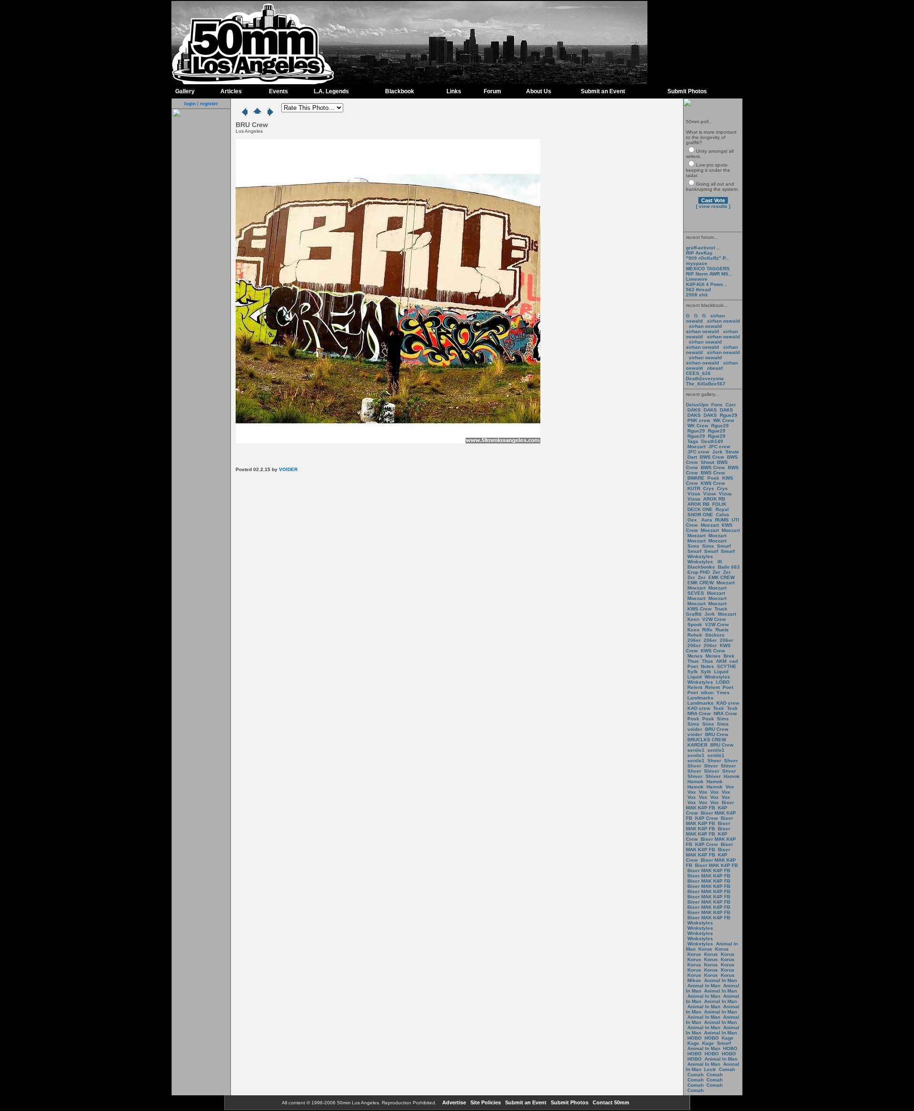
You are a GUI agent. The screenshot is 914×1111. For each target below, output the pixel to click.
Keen (693, 619)
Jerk (718, 451)
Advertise (453, 1102)
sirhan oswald (723, 321)
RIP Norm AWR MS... (709, 273)
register (209, 103)
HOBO (694, 1038)
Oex (692, 519)
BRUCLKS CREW (706, 739)
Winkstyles (700, 556)
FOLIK (719, 504)
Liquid (721, 671)
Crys (708, 488)
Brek (729, 656)
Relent (694, 687)
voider (695, 729)
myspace (696, 263)
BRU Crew (716, 729)
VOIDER (288, 469)
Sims (693, 546)
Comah (727, 1069)
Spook (694, 624)
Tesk (718, 708)
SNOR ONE (700, 514)
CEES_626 (698, 373)
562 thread (698, 289)
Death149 (712, 441)
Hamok (732, 776)
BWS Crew (712, 457)
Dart (692, 457)
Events (278, 91)
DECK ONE (700, 509)
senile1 (696, 750)
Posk (713, 478)
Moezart (696, 446)
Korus (705, 949)
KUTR (693, 488)
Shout (707, 462)
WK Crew (723, 420)
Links (454, 91)
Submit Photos (687, 91)
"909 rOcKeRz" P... (708, 258)
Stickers (715, 635)
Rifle (707, 629)
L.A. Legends (331, 91)
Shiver (728, 765)
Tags (692, 441)
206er (694, 640)
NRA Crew (699, 713)
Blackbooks (701, 567)
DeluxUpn (697, 404)
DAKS (694, 410)
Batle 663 (729, 567)
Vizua (693, 493)
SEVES (696, 593)
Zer (716, 572)
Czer (730, 404)
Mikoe (694, 980)
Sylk (692, 671)
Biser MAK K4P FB (710, 805)
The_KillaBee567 (705, 383)
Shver (714, 760)
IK (719, 561)
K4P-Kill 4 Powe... (706, 284)
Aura (706, 519)
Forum (492, 91)
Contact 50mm (610, 1102)
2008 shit (696, 294)
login (190, 103)
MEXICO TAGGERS (708, 268)
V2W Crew (714, 619)
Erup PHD (698, 572)
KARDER (697, 744)
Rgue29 (728, 415)
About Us (538, 91)
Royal (722, 509)
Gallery (185, 91)
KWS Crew (713, 483)
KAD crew (727, 703)
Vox (729, 786)
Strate (732, 451)
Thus (693, 661)
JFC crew (719, 446)
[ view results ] (713, 206)
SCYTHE (726, 666)
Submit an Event (603, 91)
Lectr (710, 1069)
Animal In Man (720, 980)
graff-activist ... (703, 247)
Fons (717, 404)
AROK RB (714, 498)
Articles (231, 91)
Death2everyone (705, 378)
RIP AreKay (699, 253)
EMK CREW (721, 577)
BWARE (696, 478)
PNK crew (698, 420)
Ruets (722, 629)
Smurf (724, 546)
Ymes (723, 692)
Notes (707, 666)
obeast (715, 368)
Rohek (694, 635)
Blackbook (399, 91)
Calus (722, 514)
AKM (721, 661)
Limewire (696, 279)
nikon (707, 692)
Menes (695, 656)
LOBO (723, 682)
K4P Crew (706, 818)
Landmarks (700, 697)
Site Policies (485, 1102)
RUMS (722, 519)
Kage (728, 1038)
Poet (692, 666)
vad (733, 661)
